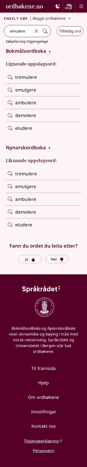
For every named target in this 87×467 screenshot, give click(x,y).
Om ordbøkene (43, 397)
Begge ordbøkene (49, 18)
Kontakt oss (43, 426)
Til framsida (43, 368)
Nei (54, 259)
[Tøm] (36, 31)
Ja (26, 259)
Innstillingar (43, 411)
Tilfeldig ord (70, 31)
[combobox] (18, 31)
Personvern (43, 450)
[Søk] (45, 31)
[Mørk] (58, 6)
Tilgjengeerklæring (41, 441)
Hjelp (43, 383)
